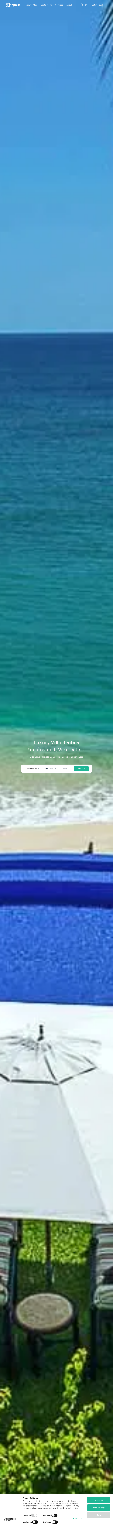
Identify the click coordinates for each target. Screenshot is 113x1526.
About (69, 5)
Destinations (46, 5)
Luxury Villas (31, 5)
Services (59, 5)
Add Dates (49, 769)
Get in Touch (97, 5)
